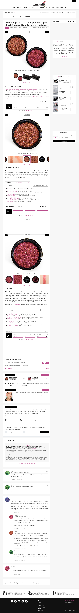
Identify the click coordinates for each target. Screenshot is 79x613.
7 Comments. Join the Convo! (13, 359)
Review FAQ (45, 390)
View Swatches (37, 185)
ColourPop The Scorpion (12, 313)
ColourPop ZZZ (10, 188)
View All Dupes (44, 185)
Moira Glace (10, 201)
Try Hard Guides (69, 602)
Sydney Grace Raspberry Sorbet (14, 324)
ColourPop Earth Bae (11, 195)
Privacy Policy (41, 607)
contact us (34, 448)
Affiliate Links (17, 27)
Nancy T (12, 471)
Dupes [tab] (8, 182)
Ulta (26, 110)
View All (15, 12)
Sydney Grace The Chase (12, 325)
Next (48, 32)
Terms (39, 608)
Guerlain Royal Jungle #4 (12, 191)
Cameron (16, 550)
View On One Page (26, 82)
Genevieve (16, 515)
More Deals (64, 141)
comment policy (26, 445)
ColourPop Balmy (11, 197)
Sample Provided (23, 27)
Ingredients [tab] (26, 182)
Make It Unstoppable (11, 102)
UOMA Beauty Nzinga (12, 314)
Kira (11, 485)
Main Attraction (10, 206)
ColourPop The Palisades (12, 199)
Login (74, 1)
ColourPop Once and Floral (13, 318)
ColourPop (6, 16)
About (39, 600)
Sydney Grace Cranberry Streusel (14, 317)
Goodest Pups (68, 604)
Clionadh (6, 15)
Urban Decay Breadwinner (13, 198)
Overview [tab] (17, 182)
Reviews (7, 27)
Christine (35, 27)
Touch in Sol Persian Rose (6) (13, 320)
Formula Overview (17, 179)
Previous (46, 32)
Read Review (12, 379)
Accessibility (41, 610)
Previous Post (8, 368)
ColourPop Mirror (11, 194)
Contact (40, 602)
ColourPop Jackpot (11, 322)
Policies (40, 604)
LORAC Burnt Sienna (11, 190)
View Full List (64, 56)
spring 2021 (25, 365)
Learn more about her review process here (24, 400)
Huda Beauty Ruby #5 (12, 321)
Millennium (9, 331)
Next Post (46, 368)
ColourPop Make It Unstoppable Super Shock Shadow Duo (21, 89)
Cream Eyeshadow (18, 365)
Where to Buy (44, 374)
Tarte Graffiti (10, 315)
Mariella (12, 498)
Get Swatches (44, 432)
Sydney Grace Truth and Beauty (14, 192)
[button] (14, 7)
